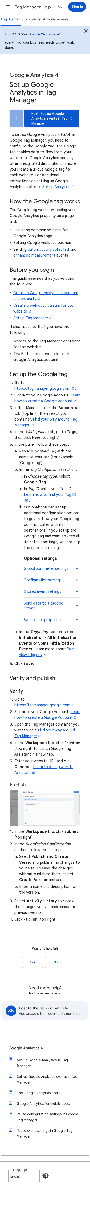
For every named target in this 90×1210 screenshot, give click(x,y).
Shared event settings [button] (42, 591)
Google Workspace (43, 34)
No (56, 962)
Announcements (56, 19)
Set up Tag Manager (30, 318)
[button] (7, 7)
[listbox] (24, 1176)
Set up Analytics (56, 186)
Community (31, 19)
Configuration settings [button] (43, 580)
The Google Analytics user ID (39, 1093)
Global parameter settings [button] (46, 568)
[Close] (86, 31)
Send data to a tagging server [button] (43, 606)
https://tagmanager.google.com (42, 388)
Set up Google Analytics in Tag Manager (42, 1063)
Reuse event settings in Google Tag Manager (44, 1133)
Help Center (10, 19)
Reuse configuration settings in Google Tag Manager (47, 1117)
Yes (32, 962)
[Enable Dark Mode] (45, 1176)
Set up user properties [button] (43, 620)
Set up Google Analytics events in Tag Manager (47, 1079)
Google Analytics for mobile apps (43, 1103)
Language (20, 1170)
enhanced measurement (34, 255)
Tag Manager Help (33, 7)
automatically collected (48, 249)
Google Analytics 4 (26, 1048)
